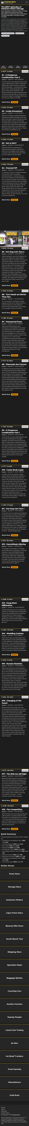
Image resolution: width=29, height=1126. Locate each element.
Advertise (4, 1111)
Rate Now (25, 71)
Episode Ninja (16, 1114)
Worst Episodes (10, 67)
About (3, 1109)
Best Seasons (18, 67)
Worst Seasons (25, 67)
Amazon (14, 102)
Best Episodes (3, 67)
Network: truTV (19, 33)
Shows (3, 1107)
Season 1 (4, 79)
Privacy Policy (5, 1113)
